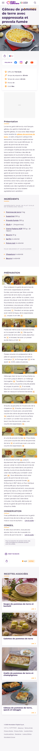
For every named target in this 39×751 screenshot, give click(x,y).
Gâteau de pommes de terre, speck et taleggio (18, 709)
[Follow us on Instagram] (21, 62)
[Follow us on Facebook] (16, 62)
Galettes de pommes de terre (18, 639)
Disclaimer (18, 734)
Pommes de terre (13, 212)
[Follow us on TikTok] (27, 62)
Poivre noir (10, 243)
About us (21, 728)
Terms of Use (29, 728)
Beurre (9, 235)
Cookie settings (9, 734)
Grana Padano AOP (14, 229)
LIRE (32, 609)
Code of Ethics (27, 734)
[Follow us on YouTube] (32, 62)
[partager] (4, 56)
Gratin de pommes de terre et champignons (18, 674)
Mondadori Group (9, 737)
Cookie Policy (28, 731)
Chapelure (10, 254)
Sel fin (8, 239)
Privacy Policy (18, 731)
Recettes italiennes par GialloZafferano (17, 2)
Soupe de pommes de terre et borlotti (19, 605)
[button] (28, 520)
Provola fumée (12, 220)
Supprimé (10, 216)
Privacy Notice (8, 731)
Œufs (8, 225)
